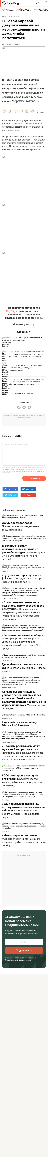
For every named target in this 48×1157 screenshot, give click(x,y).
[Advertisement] (25, 422)
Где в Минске (7, 661)
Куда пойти (7, 718)
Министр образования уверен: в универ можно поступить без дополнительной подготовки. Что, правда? (23, 642)
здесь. (39, 317)
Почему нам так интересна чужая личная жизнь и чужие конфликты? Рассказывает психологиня (23, 611)
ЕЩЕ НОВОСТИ (24, 332)
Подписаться (24, 950)
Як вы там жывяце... (10, 742)
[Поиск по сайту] (37, 3)
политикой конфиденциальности (13, 469)
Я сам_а (5, 800)
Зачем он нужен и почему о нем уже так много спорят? (23, 552)
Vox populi (6, 831)
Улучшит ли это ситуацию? (24, 700)
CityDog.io (6, 44)
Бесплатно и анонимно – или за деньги (24, 668)
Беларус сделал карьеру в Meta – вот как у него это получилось (22, 780)
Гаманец (5, 571)
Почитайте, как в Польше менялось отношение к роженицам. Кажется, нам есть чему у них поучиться (22, 752)
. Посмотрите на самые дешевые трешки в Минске (20, 526)
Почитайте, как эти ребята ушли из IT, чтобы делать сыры (23, 810)
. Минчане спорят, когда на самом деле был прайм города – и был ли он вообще (24, 840)
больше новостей (23, 393)
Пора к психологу (10, 598)
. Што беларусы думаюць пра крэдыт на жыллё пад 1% (22, 578)
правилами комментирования (33, 471)
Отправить (34, 478)
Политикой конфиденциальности (18, 960)
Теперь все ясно (9, 688)
